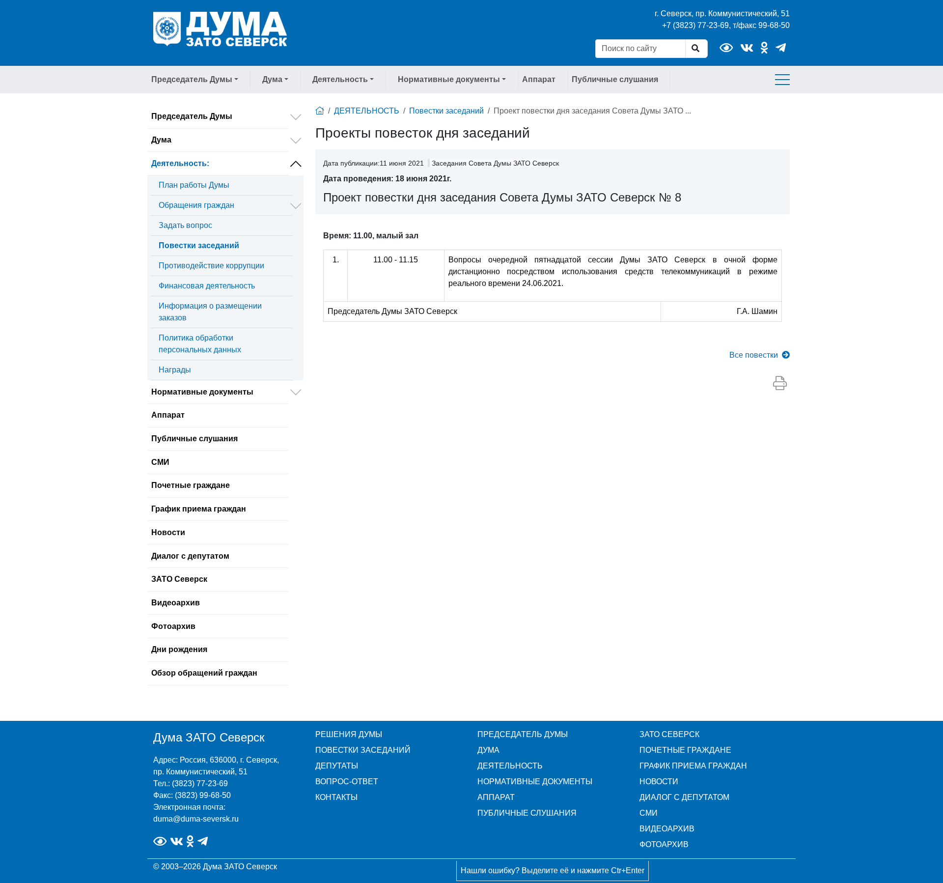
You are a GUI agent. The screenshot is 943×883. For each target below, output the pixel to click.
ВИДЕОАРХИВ (666, 829)
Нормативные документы (202, 392)
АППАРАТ (496, 797)
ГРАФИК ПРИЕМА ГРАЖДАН (693, 766)
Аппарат (538, 79)
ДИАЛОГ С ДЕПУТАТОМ (684, 797)
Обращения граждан (196, 205)
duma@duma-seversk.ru (196, 819)
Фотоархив (173, 626)
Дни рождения (179, 649)
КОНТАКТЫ (336, 797)
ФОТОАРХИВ (664, 844)
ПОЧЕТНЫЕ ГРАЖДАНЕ (685, 750)
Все (753, 355)
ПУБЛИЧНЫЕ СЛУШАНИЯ (527, 813)
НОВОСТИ (658, 781)
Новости (168, 532)
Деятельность (180, 163)
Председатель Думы (191, 116)
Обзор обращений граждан (204, 673)
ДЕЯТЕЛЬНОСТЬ (366, 111)
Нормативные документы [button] (449, 79)
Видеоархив (175, 602)
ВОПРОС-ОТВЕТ (346, 781)
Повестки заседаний (199, 245)
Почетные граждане (190, 485)
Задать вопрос (185, 225)
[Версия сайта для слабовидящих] (726, 48)
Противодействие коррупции (211, 265)
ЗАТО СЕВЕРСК (669, 734)
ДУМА (488, 750)
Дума (161, 140)
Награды (175, 370)
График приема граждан (198, 509)
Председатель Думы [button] (191, 79)
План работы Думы (194, 185)
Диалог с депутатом (190, 556)
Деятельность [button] (340, 79)
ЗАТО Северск (179, 579)
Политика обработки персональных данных (200, 344)
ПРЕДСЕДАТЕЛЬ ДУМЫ (522, 734)
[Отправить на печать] (780, 384)
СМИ (160, 462)
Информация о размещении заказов (210, 312)
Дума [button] (272, 79)
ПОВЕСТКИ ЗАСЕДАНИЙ (363, 750)
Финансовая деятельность (207, 286)
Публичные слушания (615, 79)
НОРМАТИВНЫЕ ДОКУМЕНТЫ (534, 781)
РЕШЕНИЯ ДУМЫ (348, 734)
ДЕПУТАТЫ (336, 766)
